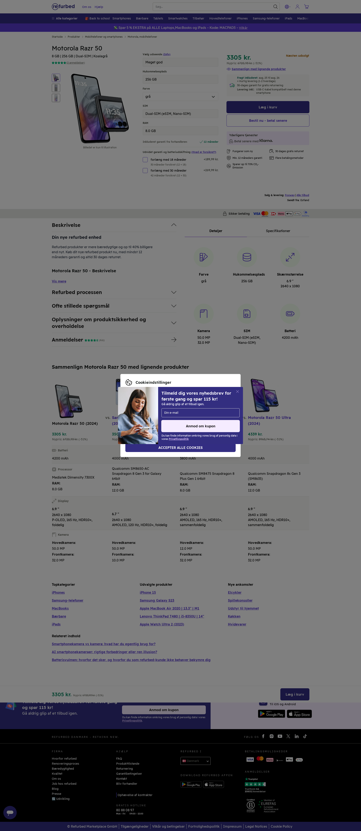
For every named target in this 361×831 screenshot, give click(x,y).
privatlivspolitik (152, 418)
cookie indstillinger (218, 413)
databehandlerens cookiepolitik (195, 418)
